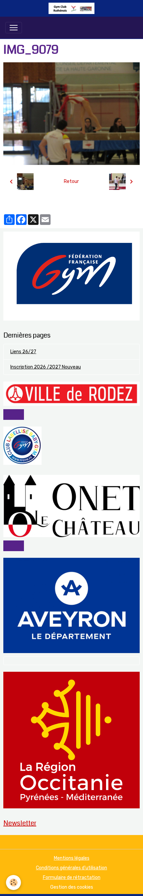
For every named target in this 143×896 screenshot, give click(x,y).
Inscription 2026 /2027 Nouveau (45, 367)
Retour (71, 181)
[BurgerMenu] (13, 27)
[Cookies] (13, 882)
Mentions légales (71, 858)
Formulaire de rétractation (71, 877)
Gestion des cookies (71, 887)
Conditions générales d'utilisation (71, 868)
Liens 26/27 (23, 352)
